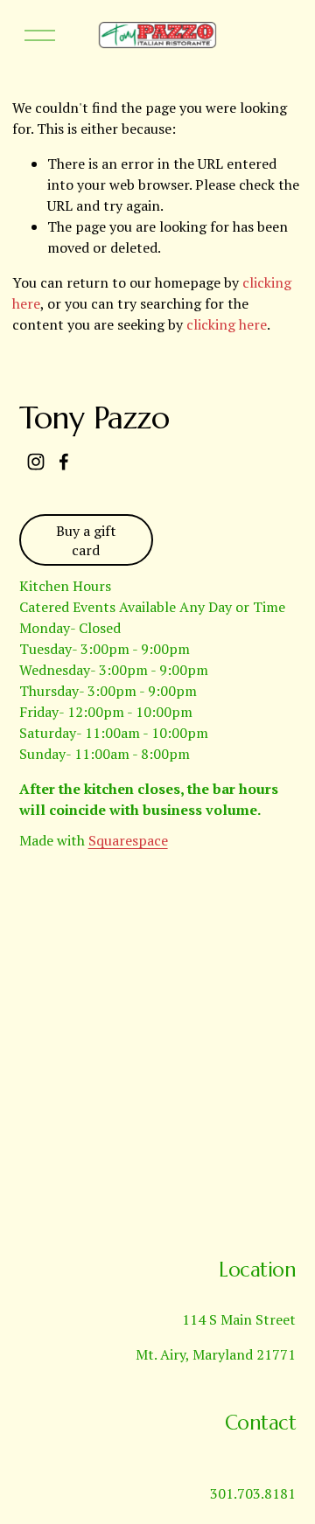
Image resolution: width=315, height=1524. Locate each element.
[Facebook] (64, 461)
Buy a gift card (86, 540)
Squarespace (128, 840)
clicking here (226, 324)
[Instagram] (36, 461)
